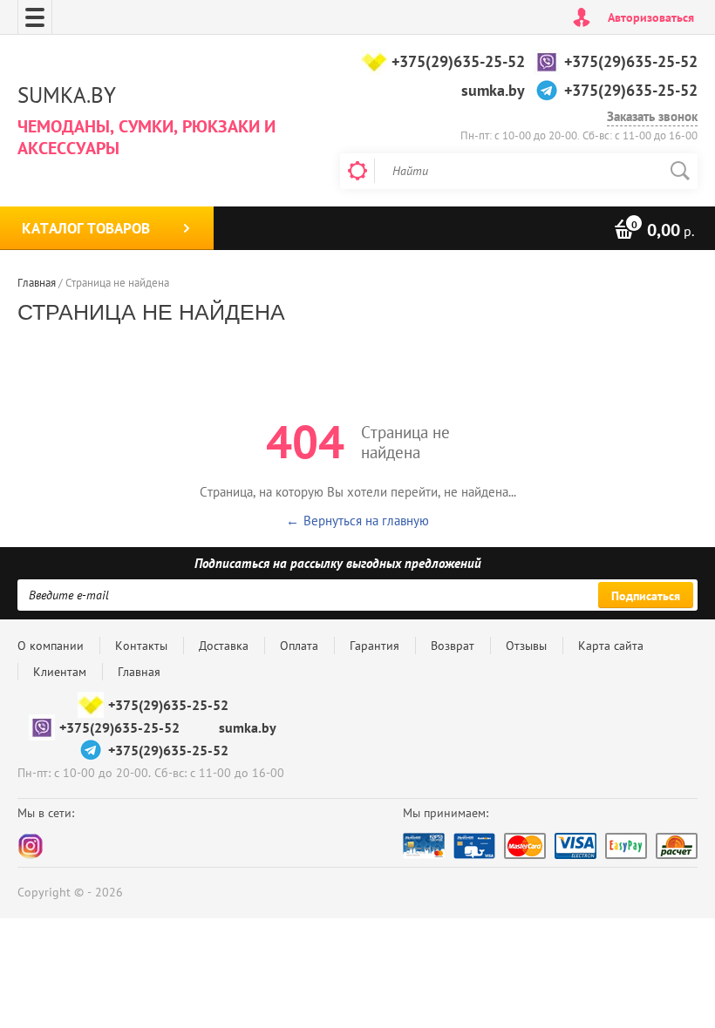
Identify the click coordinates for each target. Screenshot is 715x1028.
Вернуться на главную (366, 520)
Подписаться (645, 596)
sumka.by (493, 90)
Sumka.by (66, 95)
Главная (139, 672)
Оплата (299, 645)
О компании (50, 645)
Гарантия (374, 645)
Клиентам (59, 672)
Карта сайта (611, 645)
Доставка (224, 645)
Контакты (141, 645)
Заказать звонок (652, 117)
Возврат (452, 645)
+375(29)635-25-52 (458, 61)
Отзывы (526, 645)
